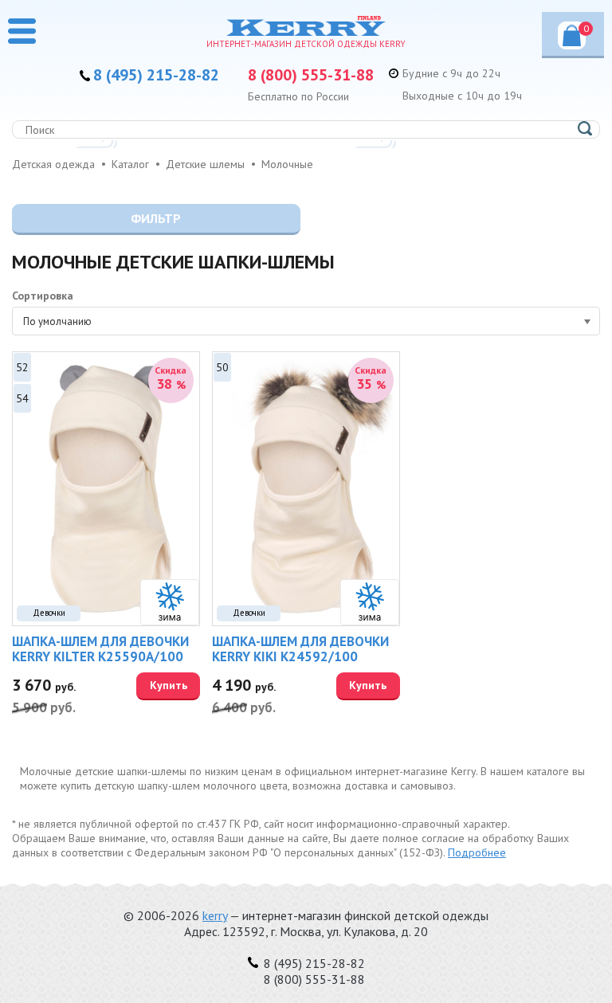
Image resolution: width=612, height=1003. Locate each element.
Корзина (586, 28)
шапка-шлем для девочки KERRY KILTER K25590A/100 (100, 649)
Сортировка (42, 295)
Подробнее (477, 852)
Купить (168, 685)
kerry (214, 915)
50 (222, 367)
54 (22, 398)
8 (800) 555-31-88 (311, 75)
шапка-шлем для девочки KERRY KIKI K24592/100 (300, 649)
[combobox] (306, 321)
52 (22, 367)
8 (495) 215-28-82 (156, 75)
